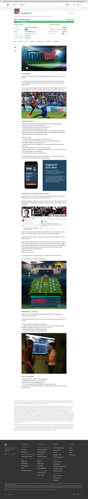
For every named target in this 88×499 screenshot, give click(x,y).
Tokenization (40, 466)
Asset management (41, 468)
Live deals (23, 449)
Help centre (72, 454)
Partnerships (24, 463)
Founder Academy (41, 456)
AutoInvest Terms (57, 471)
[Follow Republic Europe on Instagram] (8, 454)
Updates (32, 41)
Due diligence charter (26, 470)
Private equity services (26, 456)
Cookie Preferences (58, 457)
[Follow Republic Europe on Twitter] (11, 454)
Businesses (22, 4)
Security (55, 452)
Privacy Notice (56, 450)
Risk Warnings (28, 402)
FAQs (22, 468)
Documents (56, 41)
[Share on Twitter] (15, 47)
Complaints (56, 480)
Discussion (48, 41)
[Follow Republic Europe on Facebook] (5, 454)
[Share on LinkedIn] (15, 50)
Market (20, 41)
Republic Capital (41, 472)
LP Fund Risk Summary (59, 448)
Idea (15, 41)
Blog (70, 452)
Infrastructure (40, 463)
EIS (63, 33)
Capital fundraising (41, 449)
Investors (14, 4)
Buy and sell (24, 452)
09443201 (27, 35)
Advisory (39, 461)
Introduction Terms (57, 468)
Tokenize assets (41, 452)
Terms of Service (57, 461)
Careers (71, 450)
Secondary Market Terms (59, 466)
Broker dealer (40, 475)
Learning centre (25, 466)
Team (26, 41)
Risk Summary (56, 464)
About (70, 448)
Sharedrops (40, 454)
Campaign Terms (57, 454)
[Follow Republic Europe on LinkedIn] (13, 454)
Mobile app (24, 461)
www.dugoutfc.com (30, 31)
